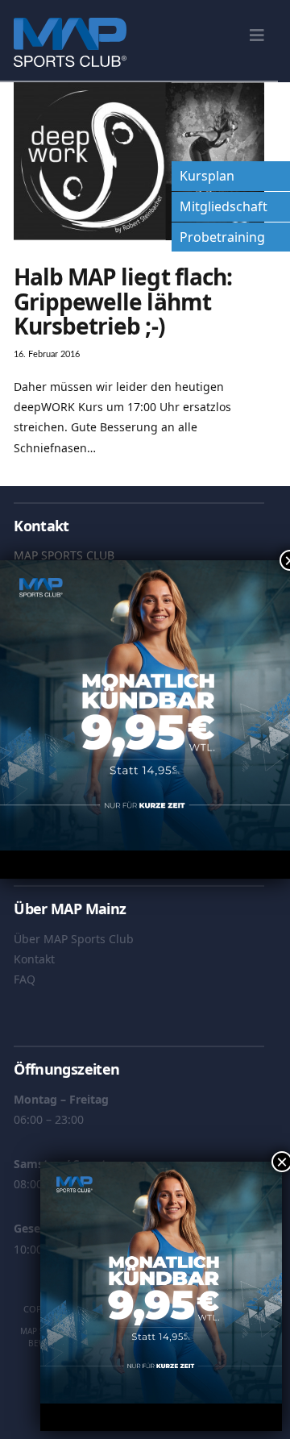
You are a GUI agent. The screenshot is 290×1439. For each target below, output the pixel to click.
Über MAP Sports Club (74, 938)
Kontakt (34, 959)
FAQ (24, 979)
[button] (257, 35)
